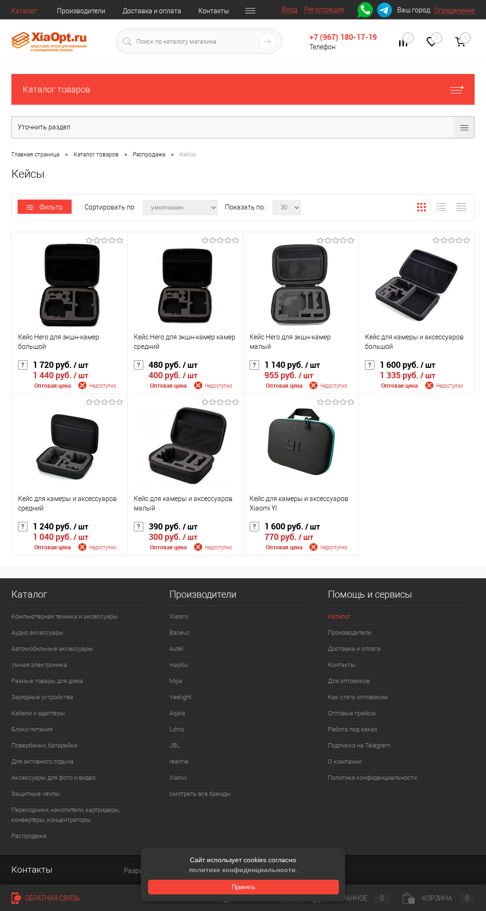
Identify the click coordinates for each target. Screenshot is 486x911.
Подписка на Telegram (359, 745)
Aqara (177, 713)
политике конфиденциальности (242, 870)
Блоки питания (32, 729)
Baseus (179, 632)
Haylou (178, 664)
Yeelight (180, 697)
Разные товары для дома (47, 680)
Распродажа (29, 835)
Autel (176, 648)
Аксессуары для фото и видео (53, 777)
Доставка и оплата (151, 11)
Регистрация (324, 9)
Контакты (213, 11)
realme (178, 761)
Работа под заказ (352, 729)
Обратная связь (51, 898)
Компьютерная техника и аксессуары (64, 616)
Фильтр (51, 207)
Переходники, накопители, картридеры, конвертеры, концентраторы (65, 814)
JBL (174, 745)
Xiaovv (178, 777)
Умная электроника (39, 664)
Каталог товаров (56, 89)
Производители (81, 11)
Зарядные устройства (42, 697)
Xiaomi (178, 616)
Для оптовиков (349, 680)
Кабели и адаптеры (38, 713)
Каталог (24, 11)
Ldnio (176, 729)
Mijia (175, 680)
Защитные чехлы (35, 793)
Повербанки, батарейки (44, 745)
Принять (243, 887)
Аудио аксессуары (37, 632)
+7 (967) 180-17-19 (343, 37)
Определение (454, 10)
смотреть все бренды (200, 793)
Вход (289, 9)
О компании (345, 761)
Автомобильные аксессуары (52, 648)
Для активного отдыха (42, 761)
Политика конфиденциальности (372, 777)
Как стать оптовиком (358, 697)
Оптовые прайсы (352, 713)
